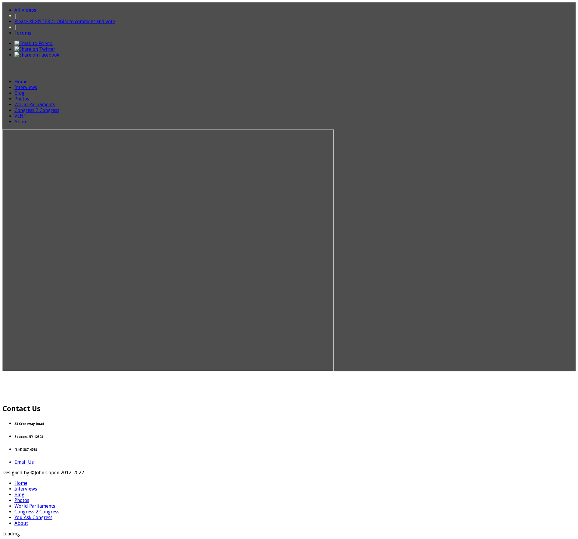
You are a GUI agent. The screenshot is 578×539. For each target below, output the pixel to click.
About (21, 122)
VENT (20, 116)
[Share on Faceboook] (36, 55)
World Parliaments (34, 104)
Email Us (24, 462)
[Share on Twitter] (34, 49)
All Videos (25, 10)
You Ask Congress (33, 517)
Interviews (25, 87)
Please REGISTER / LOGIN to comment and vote (64, 21)
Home (20, 82)
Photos (21, 99)
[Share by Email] (33, 43)
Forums (22, 33)
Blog (19, 93)
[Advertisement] (289, 384)
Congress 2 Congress (36, 110)
